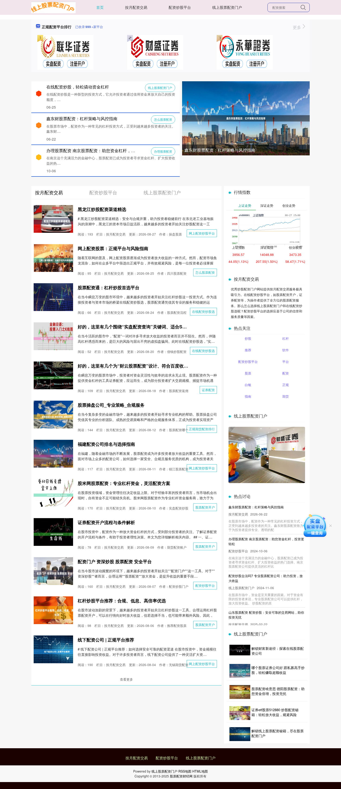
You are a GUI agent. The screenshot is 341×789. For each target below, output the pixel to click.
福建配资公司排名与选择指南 (106, 444)
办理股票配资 (163, 151)
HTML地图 (200, 771)
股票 (248, 373)
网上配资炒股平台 (202, 233)
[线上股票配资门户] (53, 7)
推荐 (248, 350)
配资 (285, 373)
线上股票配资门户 (227, 7)
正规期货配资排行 (202, 429)
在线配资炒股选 (203, 311)
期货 (285, 396)
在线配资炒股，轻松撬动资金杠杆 (77, 87)
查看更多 (126, 679)
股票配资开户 (205, 507)
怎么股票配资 (163, 119)
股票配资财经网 (181, 776)
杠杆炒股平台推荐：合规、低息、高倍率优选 (122, 600)
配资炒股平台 (180, 7)
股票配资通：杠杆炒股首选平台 (108, 287)
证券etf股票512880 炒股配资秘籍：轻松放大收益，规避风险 (275, 712)
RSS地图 (184, 771)
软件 (285, 350)
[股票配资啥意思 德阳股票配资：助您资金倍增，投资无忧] (239, 692)
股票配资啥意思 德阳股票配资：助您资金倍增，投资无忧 (278, 691)
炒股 (248, 338)
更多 (297, 27)
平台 (285, 361)
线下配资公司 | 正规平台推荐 (106, 640)
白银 (248, 384)
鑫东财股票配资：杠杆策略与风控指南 (219, 150)
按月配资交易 (136, 7)
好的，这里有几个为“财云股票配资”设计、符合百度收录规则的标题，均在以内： (157, 366)
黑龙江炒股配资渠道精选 (102, 209)
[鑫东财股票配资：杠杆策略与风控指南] (246, 118)
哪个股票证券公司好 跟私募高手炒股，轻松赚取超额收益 (278, 670)
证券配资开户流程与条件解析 (106, 522)
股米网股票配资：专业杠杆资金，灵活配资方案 (124, 483)
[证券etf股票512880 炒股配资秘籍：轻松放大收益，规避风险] (239, 713)
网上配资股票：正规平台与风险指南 (113, 248)
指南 (248, 396)
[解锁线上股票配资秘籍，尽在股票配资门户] (239, 734)
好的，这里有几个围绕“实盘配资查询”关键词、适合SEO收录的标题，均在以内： (157, 327)
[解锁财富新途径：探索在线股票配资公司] (239, 651)
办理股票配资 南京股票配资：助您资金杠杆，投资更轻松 (99, 150)
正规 (285, 384)
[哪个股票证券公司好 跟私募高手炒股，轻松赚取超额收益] (239, 671)
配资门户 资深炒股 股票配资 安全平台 (115, 561)
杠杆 (285, 338)
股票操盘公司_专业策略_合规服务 (111, 405)
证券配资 (208, 389)
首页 (100, 7)
